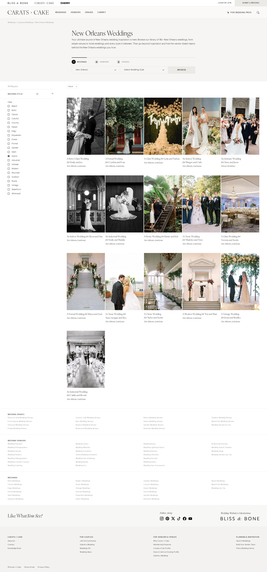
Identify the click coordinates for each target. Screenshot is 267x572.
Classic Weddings (15, 484)
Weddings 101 (85, 548)
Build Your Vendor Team (245, 544)
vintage (15, 185)
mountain (16, 173)
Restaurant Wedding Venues (87, 428)
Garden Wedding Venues (153, 425)
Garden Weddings (151, 495)
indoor (15, 156)
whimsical (16, 194)
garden (15, 148)
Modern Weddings (83, 481)
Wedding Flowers (14, 455)
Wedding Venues (14, 451)
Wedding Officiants (151, 455)
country (15, 123)
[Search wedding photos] (65, 3)
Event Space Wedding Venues (20, 421)
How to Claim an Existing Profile (166, 552)
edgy (14, 131)
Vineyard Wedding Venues (18, 425)
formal (15, 144)
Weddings (60, 12)
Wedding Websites (83, 447)
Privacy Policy (44, 567)
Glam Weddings (14, 495)
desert (14, 127)
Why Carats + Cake (161, 541)
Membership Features (162, 544)
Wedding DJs (81, 465)
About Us (11, 541)
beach (14, 106)
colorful (15, 119)
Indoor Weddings (82, 499)
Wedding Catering (15, 465)
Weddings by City (219, 488)
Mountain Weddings (151, 499)
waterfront (16, 190)
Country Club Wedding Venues (88, 418)
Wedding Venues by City (221, 425)
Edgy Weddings (14, 488)
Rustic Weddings (82, 484)
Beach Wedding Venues (153, 418)
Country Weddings (151, 484)
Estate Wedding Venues (17, 428)
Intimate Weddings (83, 492)
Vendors (76, 12)
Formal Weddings (14, 492)
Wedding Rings (217, 451)
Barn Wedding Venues (84, 421)
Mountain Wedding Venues (154, 428)
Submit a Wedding (87, 544)
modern (15, 169)
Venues (89, 12)
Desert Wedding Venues (153, 421)
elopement (16, 135)
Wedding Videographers (17, 458)
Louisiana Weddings (25, 22)
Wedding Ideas (86, 552)
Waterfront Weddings (220, 484)
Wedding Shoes (150, 462)
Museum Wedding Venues (86, 425)
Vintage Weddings (83, 488)
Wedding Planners (15, 444)
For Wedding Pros (241, 13)
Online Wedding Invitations (86, 455)
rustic (14, 181)
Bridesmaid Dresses (220, 444)
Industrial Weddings (15, 499)
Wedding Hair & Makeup (85, 458)
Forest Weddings (150, 492)
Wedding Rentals (150, 451)
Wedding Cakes (82, 444)
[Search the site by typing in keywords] (256, 12)
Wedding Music (150, 444)
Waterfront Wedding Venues (223, 421)
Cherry (101, 12)
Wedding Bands (82, 462)
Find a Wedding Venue (245, 548)
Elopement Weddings (84, 495)
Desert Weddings (150, 488)
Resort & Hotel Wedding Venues (20, 418)
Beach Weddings (218, 481)
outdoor (15, 177)
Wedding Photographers (17, 447)
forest (14, 140)
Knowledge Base (14, 548)
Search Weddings (243, 541)
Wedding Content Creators (18, 462)
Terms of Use (29, 567)
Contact (11, 544)
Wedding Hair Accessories (154, 465)
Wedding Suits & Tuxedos (222, 447)
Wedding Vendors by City (222, 455)
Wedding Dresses (150, 458)
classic (15, 115)
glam (14, 152)
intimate (15, 165)
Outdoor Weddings (151, 481)
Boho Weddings (14, 481)
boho (14, 110)
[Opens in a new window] (18, 3)
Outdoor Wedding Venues (222, 418)
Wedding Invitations (83, 451)
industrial (16, 160)
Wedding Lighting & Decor (154, 447)
